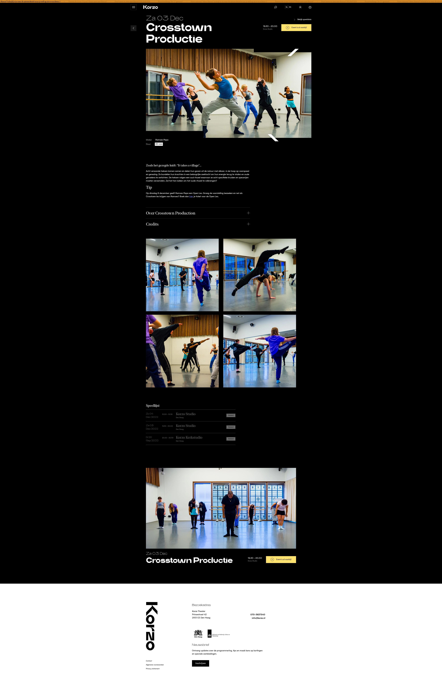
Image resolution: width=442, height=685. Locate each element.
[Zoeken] (276, 7)
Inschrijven (200, 663)
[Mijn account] (300, 7)
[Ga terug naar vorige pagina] (133, 28)
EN (290, 7)
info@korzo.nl (258, 617)
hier (191, 197)
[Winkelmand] (310, 7)
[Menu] (133, 7)
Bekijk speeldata (304, 19)
